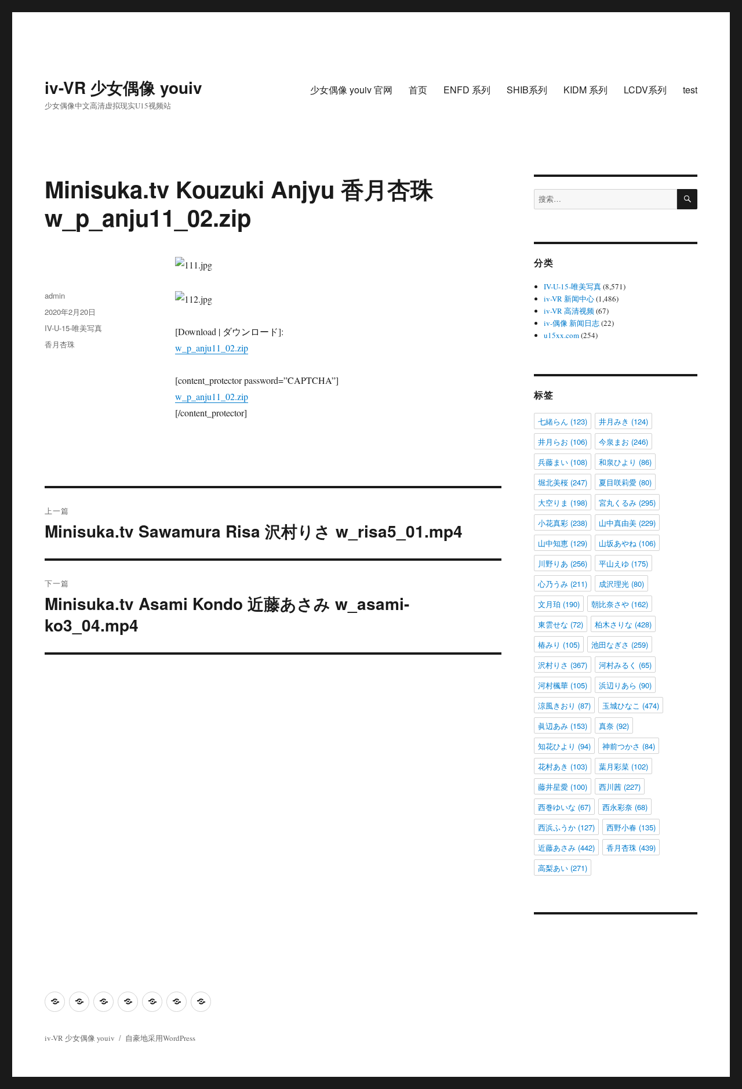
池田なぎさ (619, 644)
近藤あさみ (566, 847)
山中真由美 (627, 522)
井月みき (623, 421)
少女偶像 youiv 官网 (351, 89)
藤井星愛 (562, 786)
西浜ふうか (566, 827)
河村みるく (625, 664)
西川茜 (620, 786)
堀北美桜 (562, 482)
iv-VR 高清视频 (569, 311)
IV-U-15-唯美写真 (73, 327)
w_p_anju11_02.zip (211, 348)
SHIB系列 (527, 89)
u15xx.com (561, 335)
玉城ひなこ (630, 705)
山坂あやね (627, 543)
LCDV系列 (645, 89)
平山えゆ (623, 563)
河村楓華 (562, 685)
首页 (418, 89)
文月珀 (559, 603)
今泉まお (623, 441)
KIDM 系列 (585, 89)
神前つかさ (628, 746)
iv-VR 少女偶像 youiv (123, 87)
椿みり (559, 644)
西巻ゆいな (564, 806)
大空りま (562, 502)
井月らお (562, 441)
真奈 (614, 725)
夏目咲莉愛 (625, 482)
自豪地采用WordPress (160, 1038)
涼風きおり (564, 705)
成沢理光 (621, 583)
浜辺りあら (625, 685)
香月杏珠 (60, 344)
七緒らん (562, 421)
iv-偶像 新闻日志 (571, 323)
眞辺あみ (562, 725)
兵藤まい (562, 461)
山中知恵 (562, 543)
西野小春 (631, 827)
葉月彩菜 (623, 766)
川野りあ (562, 563)
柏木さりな (623, 624)
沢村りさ (562, 664)
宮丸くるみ (627, 502)
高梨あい (562, 867)
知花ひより (564, 746)
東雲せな (560, 624)
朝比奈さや (619, 603)
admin (55, 295)
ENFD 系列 (466, 89)
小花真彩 (562, 522)
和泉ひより (625, 461)
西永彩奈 (625, 806)
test (690, 89)
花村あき (562, 766)
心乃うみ (562, 583)
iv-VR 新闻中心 (569, 298)
